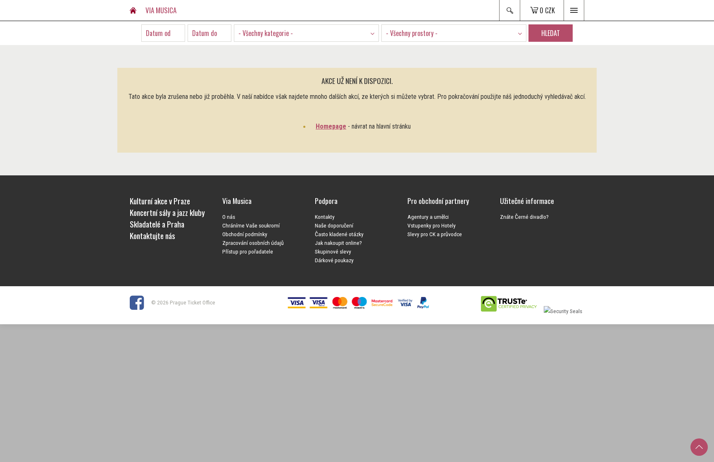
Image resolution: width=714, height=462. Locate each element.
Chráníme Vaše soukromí (251, 225)
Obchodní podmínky (244, 234)
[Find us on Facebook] (140, 302)
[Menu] (574, 10)
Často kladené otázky (339, 234)
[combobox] (306, 33)
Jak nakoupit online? (338, 242)
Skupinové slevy (333, 251)
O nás (228, 216)
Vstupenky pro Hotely (431, 225)
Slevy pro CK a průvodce (434, 234)
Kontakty (325, 216)
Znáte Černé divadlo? (524, 216)
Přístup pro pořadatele (247, 251)
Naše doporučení (334, 225)
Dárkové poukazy (334, 260)
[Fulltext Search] (509, 10)
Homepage (331, 126)
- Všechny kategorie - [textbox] (265, 33)
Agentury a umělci (428, 216)
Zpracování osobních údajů (253, 242)
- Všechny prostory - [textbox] (412, 33)
